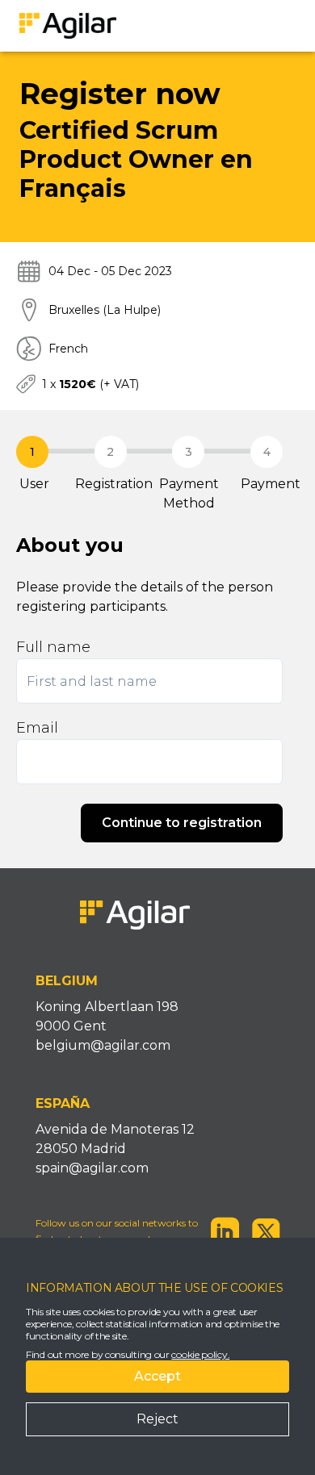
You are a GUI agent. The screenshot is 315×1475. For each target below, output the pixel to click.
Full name (53, 647)
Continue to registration (182, 822)
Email (37, 728)
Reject (157, 1419)
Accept (157, 1376)
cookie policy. (200, 1354)
